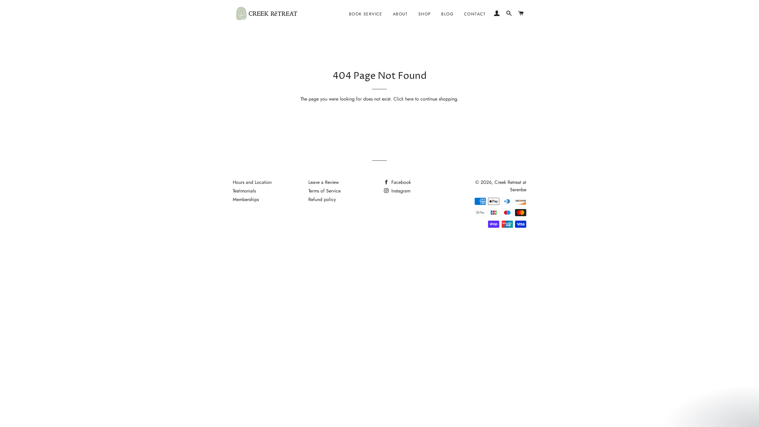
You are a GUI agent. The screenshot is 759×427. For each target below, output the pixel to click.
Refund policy (322, 199)
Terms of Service (324, 190)
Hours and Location (252, 182)
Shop (424, 14)
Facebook (400, 182)
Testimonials (244, 190)
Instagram (400, 190)
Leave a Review (323, 182)
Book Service (365, 14)
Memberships (246, 199)
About (400, 14)
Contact (475, 14)
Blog (447, 14)
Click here (403, 98)
